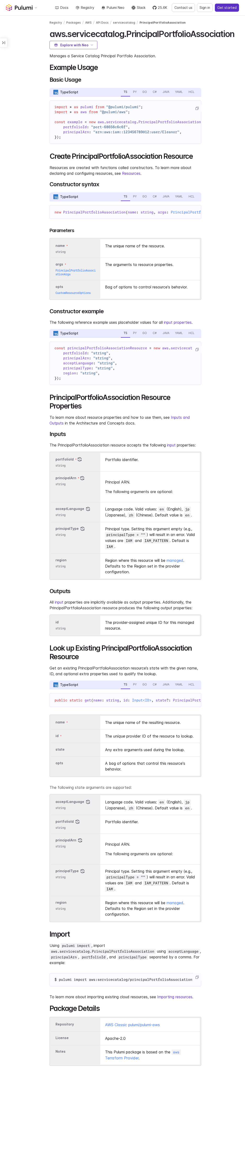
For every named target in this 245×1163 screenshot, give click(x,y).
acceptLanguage (70, 509)
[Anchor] (238, 33)
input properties (178, 322)
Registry (87, 7)
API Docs (102, 22)
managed (175, 560)
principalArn (66, 478)
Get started (227, 7)
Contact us (183, 7)
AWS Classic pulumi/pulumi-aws (132, 1024)
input (171, 445)
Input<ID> (141, 700)
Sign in (205, 7)
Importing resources (174, 996)
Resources (131, 173)
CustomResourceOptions (73, 292)
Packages (73, 22)
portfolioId (65, 459)
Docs (64, 7)
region (61, 560)
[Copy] (197, 108)
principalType (67, 528)
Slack (141, 7)
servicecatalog (124, 22)
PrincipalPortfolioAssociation (162, 22)
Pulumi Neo (115, 7)
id (57, 622)
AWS (88, 22)
